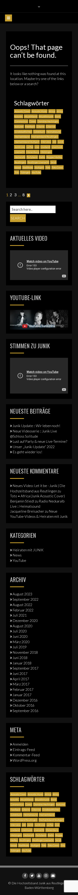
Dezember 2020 (25, 620)
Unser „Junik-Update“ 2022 (34, 447)
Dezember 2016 (25, 700)
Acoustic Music (39, 111)
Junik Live (20, 146)
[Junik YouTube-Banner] (39, 319)
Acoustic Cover (22, 111)
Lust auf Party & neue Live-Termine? (40, 441)
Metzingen (46, 151)
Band (57, 116)
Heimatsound (54, 131)
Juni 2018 (20, 657)
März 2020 (21, 642)
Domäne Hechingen (48, 121)
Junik (60, 141)
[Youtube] (39, 876)
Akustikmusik (46, 116)
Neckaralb (20, 157)
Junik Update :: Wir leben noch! (36, 425)
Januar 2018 (22, 663)
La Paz (30, 146)
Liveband (45, 146)
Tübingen (25, 172)
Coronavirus (21, 121)
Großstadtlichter (23, 131)
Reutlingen (20, 162)
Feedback (30, 126)
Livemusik (57, 146)
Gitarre (40, 126)
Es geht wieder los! (27, 452)
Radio (42, 157)
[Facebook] (25, 876)
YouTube (36, 172)
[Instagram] (46, 876)
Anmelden (20, 744)
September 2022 (25, 599)
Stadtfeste (28, 167)
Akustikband (30, 116)
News (17, 555)
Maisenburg (32, 151)
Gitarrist (50, 126)
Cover (32, 121)
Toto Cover (57, 167)
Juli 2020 (20, 631)
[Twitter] (32, 876)
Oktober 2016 (23, 705)
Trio (17, 172)
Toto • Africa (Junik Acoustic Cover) (37, 496)
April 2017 (21, 679)
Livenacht (20, 151)
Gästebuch (39, 131)
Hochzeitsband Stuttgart (27, 141)
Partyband (32, 157)
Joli (54, 141)
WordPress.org (25, 760)
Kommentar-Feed (26, 755)
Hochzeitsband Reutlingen (44, 136)
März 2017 (21, 684)
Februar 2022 (23, 610)
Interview (46, 141)
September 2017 (25, 668)
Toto (48, 167)
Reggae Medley (54, 157)
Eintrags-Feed (24, 749)
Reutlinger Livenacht (38, 162)
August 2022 (22, 604)
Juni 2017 (20, 673)
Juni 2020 (20, 636)
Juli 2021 (20, 615)
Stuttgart (39, 167)
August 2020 (22, 626)
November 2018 (25, 652)
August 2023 (22, 594)
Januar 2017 (22, 695)
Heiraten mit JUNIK (28, 550)
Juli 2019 (20, 647)
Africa (52, 111)
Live (37, 146)
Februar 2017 (23, 689)
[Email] (53, 876)
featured (19, 126)
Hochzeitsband (22, 136)
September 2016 (25, 710)
